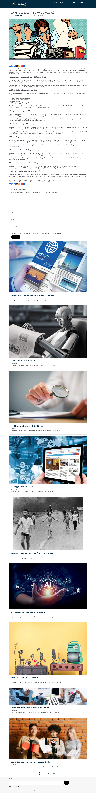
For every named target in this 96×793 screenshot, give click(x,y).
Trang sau (54, 773)
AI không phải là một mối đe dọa (22, 487)
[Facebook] (10, 66)
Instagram (26, 786)
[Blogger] (19, 66)
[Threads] (17, 66)
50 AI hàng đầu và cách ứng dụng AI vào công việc (28, 612)
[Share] (24, 66)
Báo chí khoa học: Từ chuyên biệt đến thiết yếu (27, 426)
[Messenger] (15, 66)
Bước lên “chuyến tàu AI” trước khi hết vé (25, 361)
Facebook (21, 786)
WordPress (51, 790)
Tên (12, 212)
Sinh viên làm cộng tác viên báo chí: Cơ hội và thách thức (30, 762)
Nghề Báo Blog (18, 15)
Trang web (14, 226)
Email (13, 219)
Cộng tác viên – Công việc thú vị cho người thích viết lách (30, 708)
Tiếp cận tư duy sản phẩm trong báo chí (24, 678)
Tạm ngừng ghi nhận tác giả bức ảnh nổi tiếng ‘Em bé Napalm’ (32, 553)
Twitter (31, 786)
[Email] (12, 66)
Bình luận (14, 195)
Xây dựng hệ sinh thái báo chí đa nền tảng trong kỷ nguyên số (32, 295)
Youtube (17, 786)
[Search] (66, 783)
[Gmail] (22, 66)
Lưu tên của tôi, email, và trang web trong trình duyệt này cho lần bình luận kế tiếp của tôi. (38, 233)
